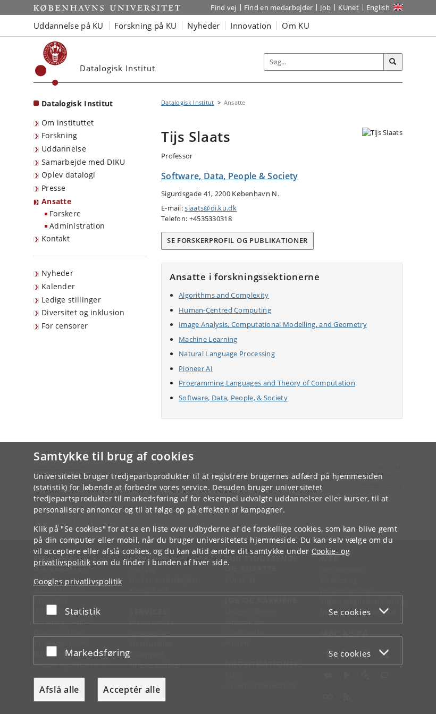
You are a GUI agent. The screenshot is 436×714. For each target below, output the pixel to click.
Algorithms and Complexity (224, 295)
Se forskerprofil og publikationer (237, 240)
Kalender (58, 286)
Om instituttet (67, 122)
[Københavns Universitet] (51, 63)
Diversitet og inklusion (82, 312)
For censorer (64, 326)
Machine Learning (208, 339)
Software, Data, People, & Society (233, 397)
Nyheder (57, 273)
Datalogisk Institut (77, 103)
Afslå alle (59, 689)
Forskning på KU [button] (145, 25)
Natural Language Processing (227, 353)
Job (325, 7)
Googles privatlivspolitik (77, 581)
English (378, 7)
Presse (53, 188)
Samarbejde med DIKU (83, 162)
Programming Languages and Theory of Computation (267, 383)
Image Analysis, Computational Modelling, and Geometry (273, 324)
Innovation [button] (250, 25)
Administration (77, 226)
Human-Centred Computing (225, 310)
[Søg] (393, 62)
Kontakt (55, 238)
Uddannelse (63, 149)
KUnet (348, 7)
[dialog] (218, 578)
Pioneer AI (196, 368)
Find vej (223, 7)
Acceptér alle (131, 689)
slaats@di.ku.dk (211, 208)
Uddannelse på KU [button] (68, 25)
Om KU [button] (295, 25)
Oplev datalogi (68, 175)
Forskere (65, 213)
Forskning (59, 135)
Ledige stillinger (71, 300)
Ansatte (56, 201)
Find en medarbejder (278, 7)
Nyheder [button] (203, 25)
